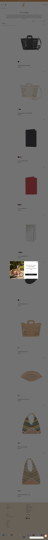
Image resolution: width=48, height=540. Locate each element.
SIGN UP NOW (31, 274)
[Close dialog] (37, 262)
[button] (45, 535)
